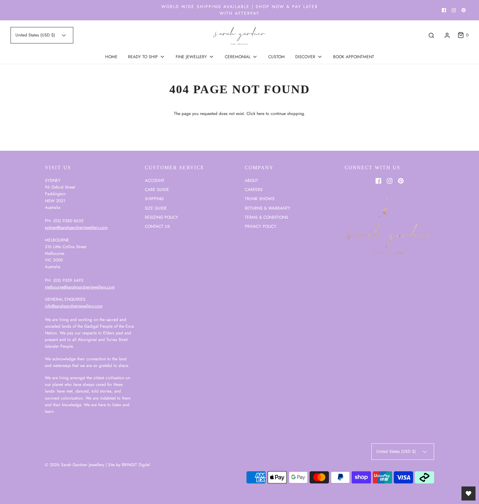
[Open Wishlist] (468, 493)
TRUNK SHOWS (260, 199)
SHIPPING (154, 199)
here (260, 113)
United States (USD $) (35, 35)
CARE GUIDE (157, 189)
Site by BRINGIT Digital (129, 465)
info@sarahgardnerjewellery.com (73, 306)
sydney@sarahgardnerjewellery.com (76, 227)
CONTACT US (157, 226)
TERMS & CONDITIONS (266, 217)
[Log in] (447, 35)
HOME (111, 57)
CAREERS (254, 189)
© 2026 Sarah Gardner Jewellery (74, 465)
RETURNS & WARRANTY (267, 208)
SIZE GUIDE (156, 208)
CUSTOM (276, 57)
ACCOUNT (154, 180)
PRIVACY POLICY (260, 226)
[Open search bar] (431, 35)
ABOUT (251, 180)
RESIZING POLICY (161, 217)
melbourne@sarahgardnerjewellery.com (80, 287)
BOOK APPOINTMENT (353, 57)
